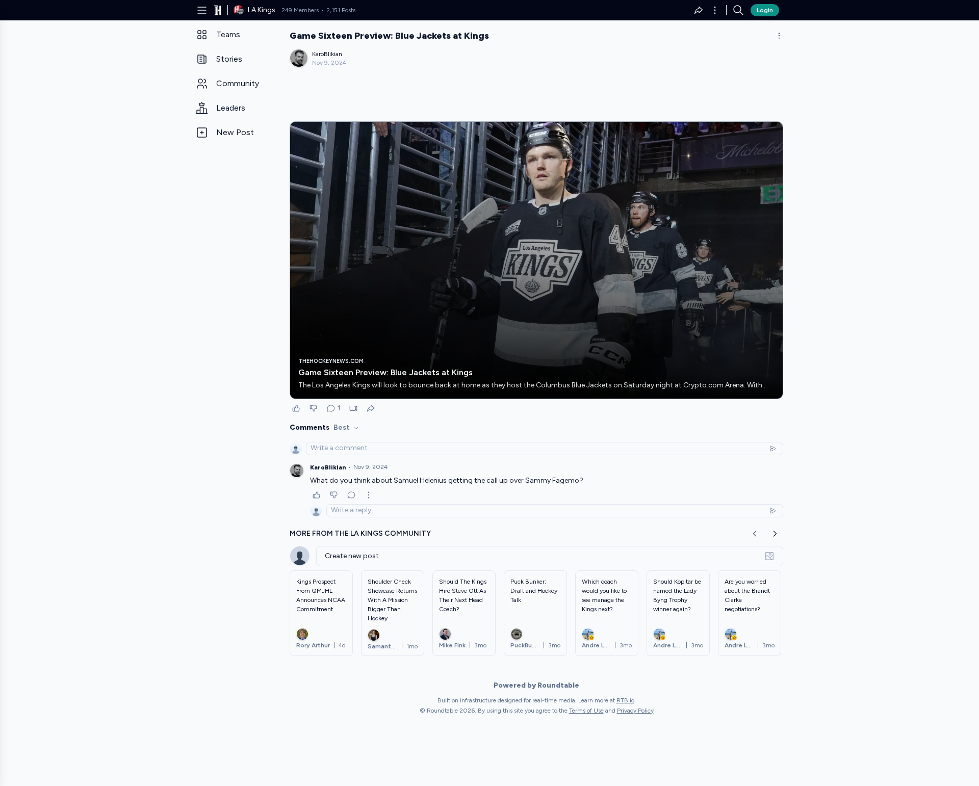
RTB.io (625, 700)
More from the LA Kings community (360, 533)
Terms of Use (586, 710)
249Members (300, 10)
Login (765, 10)
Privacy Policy (635, 710)
